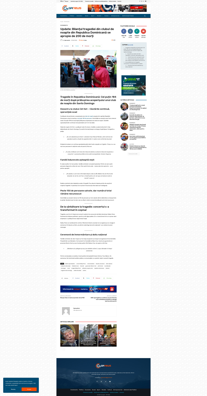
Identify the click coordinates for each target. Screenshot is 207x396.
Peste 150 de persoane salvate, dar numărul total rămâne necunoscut (135, 59)
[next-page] (64, 349)
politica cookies (22, 385)
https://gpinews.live (77, 310)
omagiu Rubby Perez (76, 268)
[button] (145, 16)
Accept (29, 389)
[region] (21, 385)
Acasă (61, 21)
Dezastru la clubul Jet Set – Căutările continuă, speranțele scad (134, 54)
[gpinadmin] (61, 40)
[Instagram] (142, 1)
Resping (13, 389)
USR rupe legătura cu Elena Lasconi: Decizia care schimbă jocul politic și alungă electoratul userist (104, 299)
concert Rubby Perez (81, 263)
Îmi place (124, 29)
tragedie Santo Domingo (66, 270)
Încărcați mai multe (133, 154)
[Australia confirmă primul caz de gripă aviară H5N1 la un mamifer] (124, 137)
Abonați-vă (143, 29)
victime (84, 270)
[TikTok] (144, 1)
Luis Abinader (107, 266)
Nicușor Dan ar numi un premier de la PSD (72, 297)
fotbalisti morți (75, 266)
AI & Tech (132, 144)
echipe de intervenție (65, 266)
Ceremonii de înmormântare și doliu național (134, 66)
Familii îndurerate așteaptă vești (136, 57)
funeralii (82, 266)
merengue (63, 268)
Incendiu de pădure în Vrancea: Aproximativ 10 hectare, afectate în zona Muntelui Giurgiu (88, 342)
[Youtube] (146, 1)
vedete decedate (77, 270)
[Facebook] (140, 1)
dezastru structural (100, 263)
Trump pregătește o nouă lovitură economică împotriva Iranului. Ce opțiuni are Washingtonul (69, 342)
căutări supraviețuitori (70, 263)
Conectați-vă (130, 30)
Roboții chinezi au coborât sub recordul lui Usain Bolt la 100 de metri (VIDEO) (138, 147)
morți (68, 268)
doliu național (109, 263)
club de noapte (89, 116)
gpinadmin (67, 40)
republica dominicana (99, 268)
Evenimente (66, 21)
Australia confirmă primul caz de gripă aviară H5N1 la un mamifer (138, 138)
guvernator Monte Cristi (91, 266)
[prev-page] (61, 349)
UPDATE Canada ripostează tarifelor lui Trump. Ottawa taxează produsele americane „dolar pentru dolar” (107, 341)
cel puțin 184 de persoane (85, 118)
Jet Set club (100, 266)
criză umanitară (90, 263)
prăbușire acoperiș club (87, 268)
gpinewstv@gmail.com (106, 377)
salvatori (107, 268)
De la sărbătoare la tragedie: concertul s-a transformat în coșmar (133, 62)
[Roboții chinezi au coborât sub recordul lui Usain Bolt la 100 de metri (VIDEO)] (124, 147)
